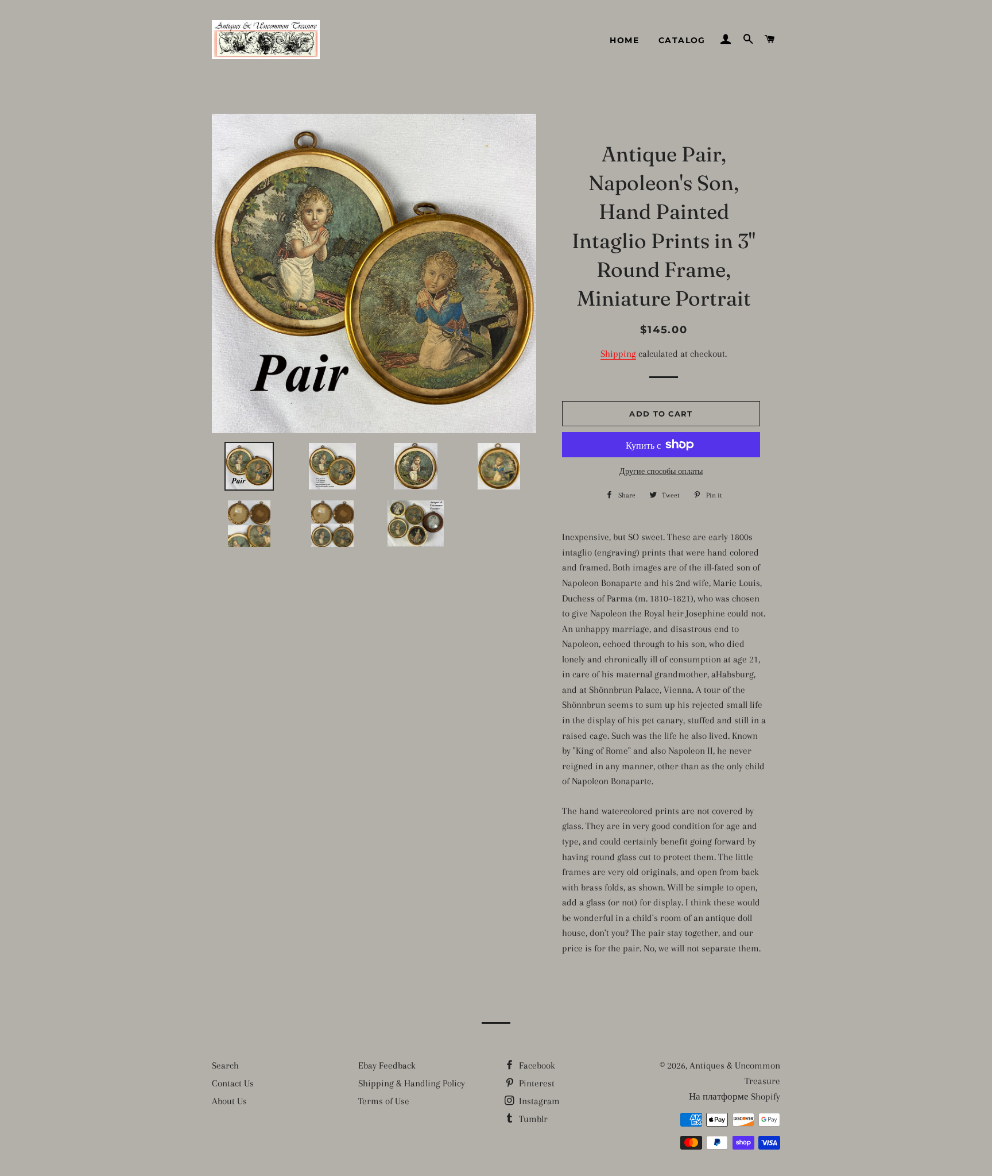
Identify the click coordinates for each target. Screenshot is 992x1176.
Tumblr (532, 1118)
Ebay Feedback (387, 1065)
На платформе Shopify (734, 1096)
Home (624, 40)
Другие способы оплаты (661, 471)
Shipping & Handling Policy (411, 1083)
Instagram (538, 1101)
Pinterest (536, 1083)
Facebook (536, 1065)
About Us (229, 1101)
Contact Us (233, 1083)
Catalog (682, 40)
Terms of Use (383, 1101)
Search (225, 1065)
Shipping (618, 353)
